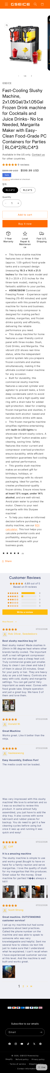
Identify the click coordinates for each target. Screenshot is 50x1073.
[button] (6, 4)
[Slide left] (18, 76)
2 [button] (23, 986)
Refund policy (22, 1059)
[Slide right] (31, 76)
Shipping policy (36, 1064)
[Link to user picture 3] (38, 891)
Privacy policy (38, 1059)
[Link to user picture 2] (23, 891)
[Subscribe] (41, 1032)
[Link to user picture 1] (8, 705)
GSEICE (23, 1056)
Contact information (26, 1069)
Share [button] (8, 561)
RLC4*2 (10, 190)
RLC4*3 (27, 190)
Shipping (6, 179)
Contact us (38, 154)
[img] (9, 629)
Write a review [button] (25, 612)
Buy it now (25, 223)
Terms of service (18, 1064)
